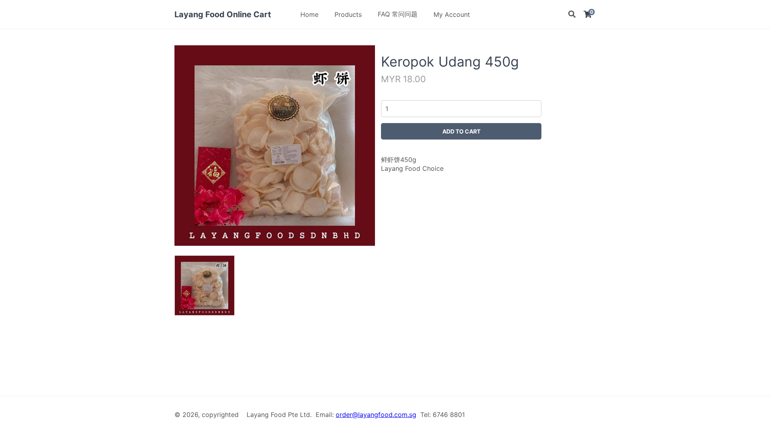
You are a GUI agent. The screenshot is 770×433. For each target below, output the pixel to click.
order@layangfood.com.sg (376, 415)
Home (309, 14)
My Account (452, 14)
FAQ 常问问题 (397, 14)
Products (348, 14)
